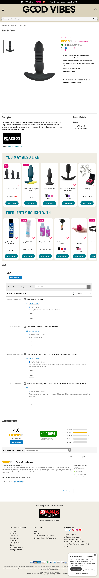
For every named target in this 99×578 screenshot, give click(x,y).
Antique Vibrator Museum (73, 537)
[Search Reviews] (69, 450)
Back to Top (66, 491)
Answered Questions (73, 48)
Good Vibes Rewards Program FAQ (76, 544)
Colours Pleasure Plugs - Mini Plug (49, 189)
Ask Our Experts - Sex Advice (44, 536)
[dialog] (82, 564)
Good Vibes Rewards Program (74, 542)
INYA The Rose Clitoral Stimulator (79, 242)
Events (36, 533)
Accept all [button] (76, 569)
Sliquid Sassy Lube (45, 242)
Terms (12, 545)
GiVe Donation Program (72, 539)
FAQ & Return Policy (17, 547)
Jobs (66, 546)
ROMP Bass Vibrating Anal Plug (31, 189)
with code (33, 2)
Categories (5, 25)
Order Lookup (14, 538)
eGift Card (13, 531)
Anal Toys (14, 25)
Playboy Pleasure (15, 146)
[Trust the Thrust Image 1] (39, 61)
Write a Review (83, 41)
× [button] (95, 555)
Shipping (13, 540)
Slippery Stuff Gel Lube (28, 242)
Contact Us (14, 536)
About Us (13, 533)
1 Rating (75, 41)
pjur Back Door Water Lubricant (11, 242)
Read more (81, 565)
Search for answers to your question (20, 287)
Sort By (74, 293)
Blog (36, 531)
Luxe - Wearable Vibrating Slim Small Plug (68, 189)
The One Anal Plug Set (12, 189)
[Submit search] (88, 287)
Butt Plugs (23, 25)
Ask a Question (65, 50)
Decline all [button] (89, 569)
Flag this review (18, 481)
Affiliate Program (70, 535)
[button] (2, 9)
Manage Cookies (16, 550)
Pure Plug (87, 189)
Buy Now (12, 203)
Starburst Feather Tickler (62, 242)
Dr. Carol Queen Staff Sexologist (45, 538)
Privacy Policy (15, 543)
